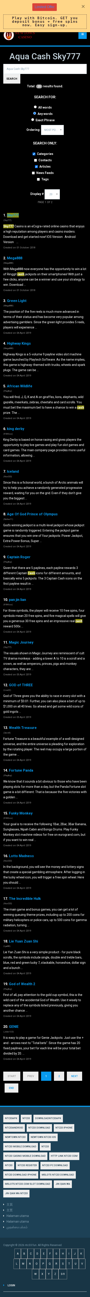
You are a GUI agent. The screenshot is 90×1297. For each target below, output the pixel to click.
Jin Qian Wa (62, 1184)
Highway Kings (19, 343)
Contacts (45, 160)
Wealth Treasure (23, 728)
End (11, 1088)
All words (45, 107)
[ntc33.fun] (19, 35)
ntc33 (45, 1146)
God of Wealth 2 (22, 984)
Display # (37, 194)
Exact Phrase (45, 120)
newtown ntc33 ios (43, 1137)
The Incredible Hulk (25, 899)
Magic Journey (21, 642)
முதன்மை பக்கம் (17, 1227)
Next (74, 1076)
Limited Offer (44, 7)
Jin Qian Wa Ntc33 (16, 1193)
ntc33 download (39, 1127)
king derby (15, 429)
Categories (45, 154)
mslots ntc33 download (58, 1174)
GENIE (14, 1027)
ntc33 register (27, 1165)
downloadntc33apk (48, 1118)
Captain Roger (19, 557)
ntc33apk (11, 1118)
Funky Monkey (21, 813)
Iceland (13, 471)
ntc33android (14, 1127)
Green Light (16, 301)
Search (11, 78)
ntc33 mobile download (20, 1146)
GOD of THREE (21, 685)
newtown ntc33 (15, 1137)
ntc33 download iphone (20, 1174)
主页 (10, 1210)
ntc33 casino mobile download (25, 1156)
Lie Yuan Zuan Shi (23, 941)
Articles (45, 166)
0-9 (63, 1274)
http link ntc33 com (64, 1156)
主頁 (10, 1204)
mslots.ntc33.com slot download (27, 1184)
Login (11, 1285)
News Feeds (45, 173)
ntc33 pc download (55, 1165)
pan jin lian (17, 600)
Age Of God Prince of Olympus (32, 514)
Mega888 (14, 258)
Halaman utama (18, 1216)
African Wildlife (19, 386)
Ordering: (33, 130)
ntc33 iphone (64, 1127)
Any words (45, 114)
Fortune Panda (21, 770)
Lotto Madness (21, 856)
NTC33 (26, 1118)
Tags (45, 179)
